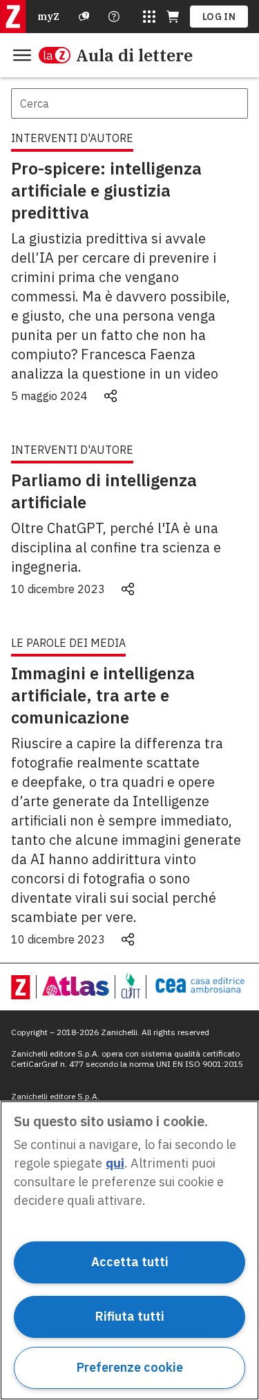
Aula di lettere (134, 55)
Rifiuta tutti (129, 1316)
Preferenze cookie (130, 1367)
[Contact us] (114, 17)
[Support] (84, 17)
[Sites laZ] (149, 16)
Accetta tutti (130, 1262)
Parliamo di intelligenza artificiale (104, 491)
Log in (219, 16)
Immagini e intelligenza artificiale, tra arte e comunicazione (103, 695)
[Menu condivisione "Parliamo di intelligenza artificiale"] (128, 589)
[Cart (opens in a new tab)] (172, 16)
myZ (48, 16)
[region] (129, 1250)
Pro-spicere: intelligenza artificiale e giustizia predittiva (106, 190)
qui (115, 1163)
